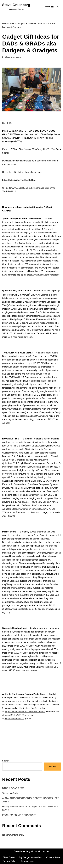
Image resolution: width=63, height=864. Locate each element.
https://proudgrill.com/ (23, 337)
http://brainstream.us (14, 718)
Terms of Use (27, 861)
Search (5, 760)
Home (5, 24)
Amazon (6, 423)
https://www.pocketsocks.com (19, 609)
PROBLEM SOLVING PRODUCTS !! (20, 815)
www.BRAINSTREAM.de (17, 715)
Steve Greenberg (13, 57)
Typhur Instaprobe (27, 243)
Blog (12, 24)
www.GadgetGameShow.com (25, 188)
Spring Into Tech (10, 793)
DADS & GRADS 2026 (13, 788)
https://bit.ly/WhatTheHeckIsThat (18, 180)
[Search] (58, 7)
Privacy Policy (10, 861)
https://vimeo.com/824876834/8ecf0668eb (25, 711)
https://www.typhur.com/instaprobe (43, 274)
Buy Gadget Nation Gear (30, 857)
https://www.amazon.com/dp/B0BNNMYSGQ (33, 509)
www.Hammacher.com (27, 670)
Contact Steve (53, 857)
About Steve (9, 857)
